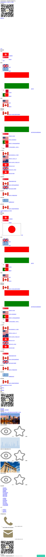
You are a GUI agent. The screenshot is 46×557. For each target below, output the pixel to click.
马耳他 (19, 412)
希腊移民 (4, 491)
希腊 (10, 412)
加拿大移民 (5, 489)
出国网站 (4, 498)
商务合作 (2, 18)
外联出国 (4, 501)
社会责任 (4, 510)
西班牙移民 (5, 496)
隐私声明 (4, 511)
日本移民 (4, 499)
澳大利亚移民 (5, 492)
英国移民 (4, 490)
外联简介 (4, 509)
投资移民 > (2, 409)
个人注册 (11, 2)
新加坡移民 (5, 500)
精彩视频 (7, 409)
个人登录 (8, 2)
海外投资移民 (5, 504)
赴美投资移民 (5, 505)
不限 (1, 412)
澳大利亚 (13, 412)
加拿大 (5, 412)
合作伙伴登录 (3, 2)
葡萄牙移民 (5, 495)
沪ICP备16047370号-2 (18, 555)
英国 (8, 412)
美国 (3, 412)
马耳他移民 (5, 493)
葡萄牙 (16, 412)
